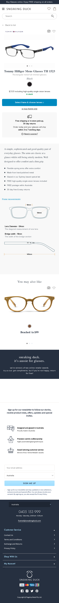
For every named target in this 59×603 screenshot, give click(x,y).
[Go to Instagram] (27, 591)
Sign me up (29, 483)
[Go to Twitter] (32, 591)
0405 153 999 (29, 511)
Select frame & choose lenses (29, 102)
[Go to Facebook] (22, 591)
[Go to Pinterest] (37, 591)
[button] (27, 65)
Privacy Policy (42, 494)
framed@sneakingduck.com (29, 520)
